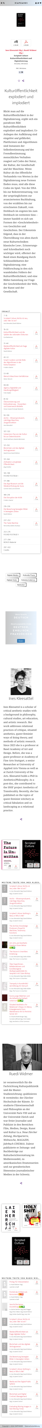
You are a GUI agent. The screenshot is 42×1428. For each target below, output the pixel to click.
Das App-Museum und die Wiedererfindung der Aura (14, 485)
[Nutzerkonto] (36, 3)
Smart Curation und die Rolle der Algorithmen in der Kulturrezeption (15, 362)
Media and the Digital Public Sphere (20, 1383)
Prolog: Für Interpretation (19, 1282)
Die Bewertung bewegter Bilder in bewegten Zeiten (16, 510)
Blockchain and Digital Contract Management (18, 1395)
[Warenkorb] (40, 3)
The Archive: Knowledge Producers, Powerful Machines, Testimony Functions (18, 929)
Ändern (21, 641)
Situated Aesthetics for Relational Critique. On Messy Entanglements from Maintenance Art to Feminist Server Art (20, 1009)
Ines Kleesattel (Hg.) (14, 50)
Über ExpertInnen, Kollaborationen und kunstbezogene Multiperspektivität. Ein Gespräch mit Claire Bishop (19, 968)
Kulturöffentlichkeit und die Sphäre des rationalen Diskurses (16, 333)
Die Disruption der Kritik (13, 497)
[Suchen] (4, 3)
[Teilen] (23, 81)
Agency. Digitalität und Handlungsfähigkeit (12, 389)
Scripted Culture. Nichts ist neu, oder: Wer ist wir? (16, 319)
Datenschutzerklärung (32, 1426)
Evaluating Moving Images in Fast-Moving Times (20, 1408)
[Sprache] (38, 3)
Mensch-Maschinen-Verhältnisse (16, 376)
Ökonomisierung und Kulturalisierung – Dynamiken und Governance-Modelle (15, 404)
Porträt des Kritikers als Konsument (18, 1293)
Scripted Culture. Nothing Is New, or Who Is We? (19, 914)
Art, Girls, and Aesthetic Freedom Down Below (18, 944)
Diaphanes (21, 3)
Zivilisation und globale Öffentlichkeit (12, 463)
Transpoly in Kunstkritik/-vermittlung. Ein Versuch (19, 985)
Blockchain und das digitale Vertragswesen (14, 449)
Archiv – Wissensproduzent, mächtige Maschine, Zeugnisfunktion (14, 420)
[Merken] (19, 81)
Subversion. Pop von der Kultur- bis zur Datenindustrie (15, 435)
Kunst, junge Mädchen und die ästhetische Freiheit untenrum (19, 998)
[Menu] (1, 3)
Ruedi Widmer (21, 1073)
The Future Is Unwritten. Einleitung (18, 953)
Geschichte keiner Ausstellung (16, 1305)
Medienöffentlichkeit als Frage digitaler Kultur (15, 347)
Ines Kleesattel (21, 698)
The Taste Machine (11, 523)
